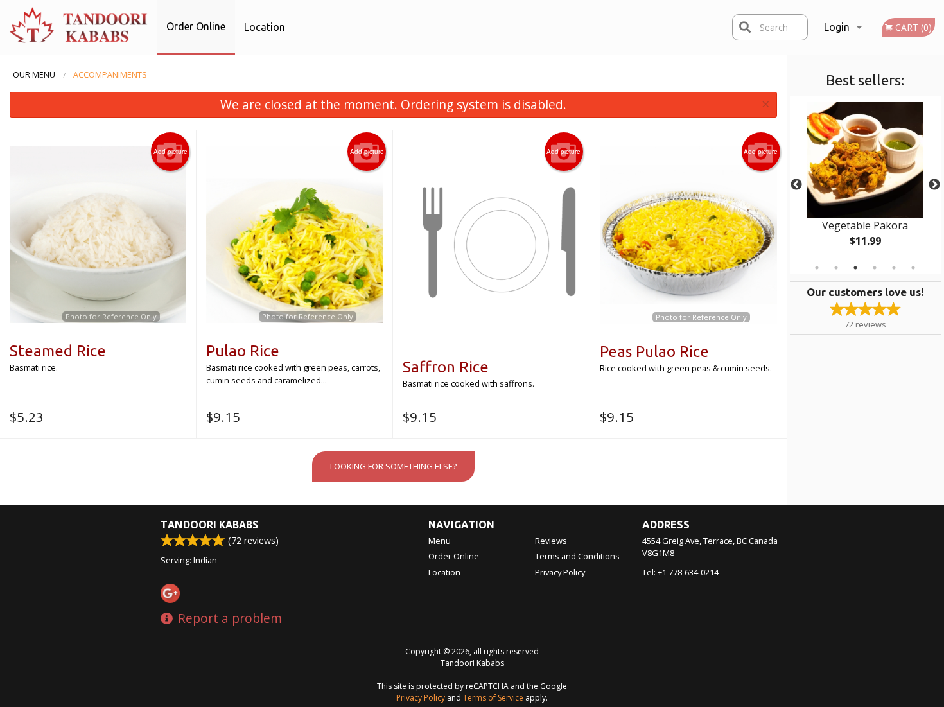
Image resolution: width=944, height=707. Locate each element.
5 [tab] (893, 267)
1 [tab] (816, 267)
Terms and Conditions (577, 556)
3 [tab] (855, 267)
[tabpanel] (865, 185)
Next (934, 185)
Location (264, 27)
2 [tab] (836, 267)
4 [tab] (874, 267)
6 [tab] (913, 267)
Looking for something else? (393, 466)
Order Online (195, 26)
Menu (439, 540)
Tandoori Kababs (209, 525)
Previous (796, 185)
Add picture (170, 151)
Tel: (680, 572)
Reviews (551, 540)
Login (837, 27)
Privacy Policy (560, 572)
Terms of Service (493, 697)
